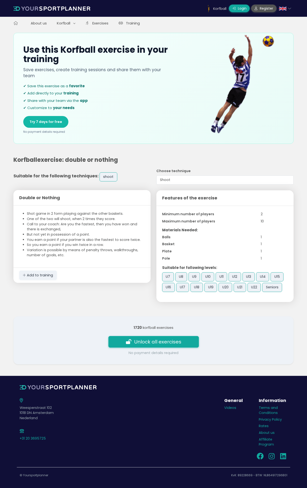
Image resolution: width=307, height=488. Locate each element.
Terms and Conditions (268, 410)
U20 (225, 287)
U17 (182, 287)
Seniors (272, 287)
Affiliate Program (266, 442)
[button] (285, 8)
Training (133, 23)
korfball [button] (64, 23)
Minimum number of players (188, 214)
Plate (167, 251)
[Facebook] (260, 457)
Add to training (39, 275)
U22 (254, 287)
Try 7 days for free (46, 121)
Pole (166, 258)
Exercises (100, 23)
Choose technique (173, 170)
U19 (210, 287)
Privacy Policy (270, 419)
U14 (263, 276)
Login (242, 8)
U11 (221, 276)
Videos (230, 407)
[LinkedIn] (283, 457)
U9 (194, 276)
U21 (239, 287)
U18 (196, 287)
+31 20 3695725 (33, 438)
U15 (277, 276)
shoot (108, 176)
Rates (264, 426)
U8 (181, 276)
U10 (208, 276)
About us (39, 23)
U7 (168, 276)
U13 (248, 276)
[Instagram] (271, 457)
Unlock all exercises (157, 341)
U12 (234, 276)
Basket (168, 244)
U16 (168, 287)
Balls (166, 237)
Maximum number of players (188, 221)
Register (266, 8)
